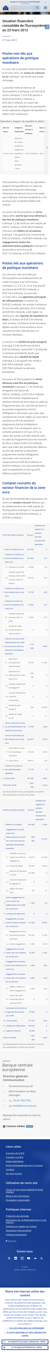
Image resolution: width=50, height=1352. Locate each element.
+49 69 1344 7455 (21, 1101)
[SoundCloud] (35, 1258)
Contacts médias (15, 1126)
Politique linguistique (16, 1235)
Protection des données (17, 1216)
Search (37, 8)
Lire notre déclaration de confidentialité (26, 1328)
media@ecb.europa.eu (24, 1106)
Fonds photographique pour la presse (24, 1166)
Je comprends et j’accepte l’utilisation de (26, 1342)
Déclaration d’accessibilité (18, 1231)
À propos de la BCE (15, 1153)
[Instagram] (22, 1258)
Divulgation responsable (18, 1200)
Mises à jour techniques (17, 1196)
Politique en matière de (21, 1227)
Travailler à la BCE (14, 1157)
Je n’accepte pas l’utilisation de (27, 1347)
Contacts (10, 1170)
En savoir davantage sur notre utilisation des (26, 1334)
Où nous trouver (14, 1174)
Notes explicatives (15, 1162)
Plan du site (12, 1241)
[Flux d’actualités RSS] (41, 1258)
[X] (9, 1258)
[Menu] (45, 7)
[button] (45, 2)
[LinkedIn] (15, 1258)
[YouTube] (28, 1258)
